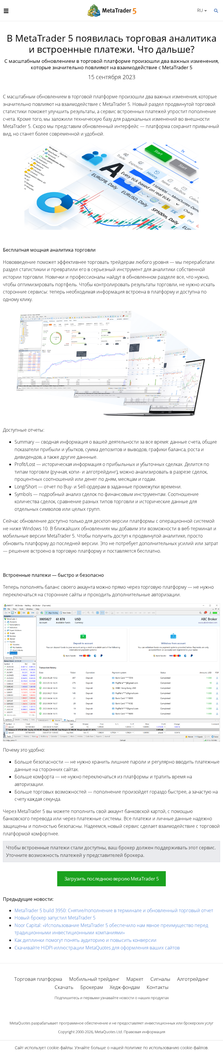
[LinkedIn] (111, 1007)
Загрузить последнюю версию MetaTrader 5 (111, 879)
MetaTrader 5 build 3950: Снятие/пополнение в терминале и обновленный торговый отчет (114, 910)
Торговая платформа (38, 979)
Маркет (134, 979)
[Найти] (215, 10)
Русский (199, 10)
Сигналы (160, 979)
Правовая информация (144, 1031)
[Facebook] (102, 1007)
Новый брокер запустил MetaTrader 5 (55, 918)
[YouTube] (120, 1007)
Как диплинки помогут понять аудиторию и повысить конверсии (86, 940)
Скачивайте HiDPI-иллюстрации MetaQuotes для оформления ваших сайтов (97, 947)
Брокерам (91, 987)
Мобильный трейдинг (94, 979)
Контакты (157, 987)
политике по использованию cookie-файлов (166, 1047)
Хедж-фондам (125, 987)
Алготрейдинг (193, 979)
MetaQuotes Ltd (108, 1031)
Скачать (64, 987)
